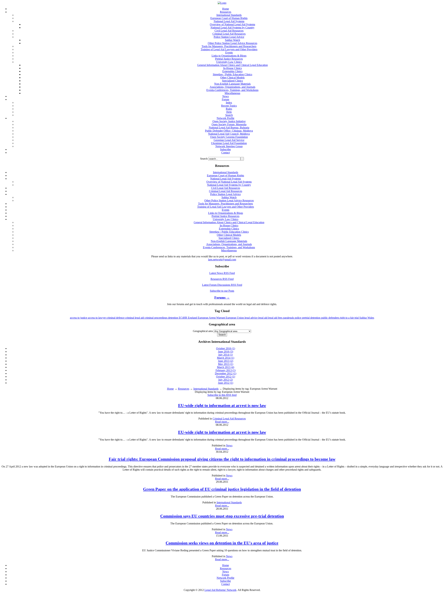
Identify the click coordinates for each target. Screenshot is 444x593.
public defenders (330, 317)
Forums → (222, 297)
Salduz (363, 317)
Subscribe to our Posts (222, 290)
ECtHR (183, 317)
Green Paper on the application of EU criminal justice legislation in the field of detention (222, 489)
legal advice (251, 317)
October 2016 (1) (225, 348)
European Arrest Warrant (212, 317)
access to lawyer (97, 317)
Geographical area (203, 331)
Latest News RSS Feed (222, 273)
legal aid (263, 317)
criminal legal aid (135, 317)
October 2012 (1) (225, 376)
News (229, 445)
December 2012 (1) (225, 373)
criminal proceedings (156, 317)
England (193, 317)
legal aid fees (275, 317)
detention (173, 317)
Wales (371, 317)
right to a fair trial (349, 317)
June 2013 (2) (225, 360)
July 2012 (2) (225, 379)
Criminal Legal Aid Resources (229, 418)
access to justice (79, 317)
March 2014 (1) (225, 357)
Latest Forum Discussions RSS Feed (222, 284)
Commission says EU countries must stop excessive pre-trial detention (222, 516)
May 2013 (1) (225, 364)
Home (170, 388)
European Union (235, 317)
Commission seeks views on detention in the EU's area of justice (222, 543)
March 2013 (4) (225, 367)
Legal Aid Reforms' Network (220, 589)
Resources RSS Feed (222, 278)
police (298, 317)
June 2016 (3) (225, 351)
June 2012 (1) (225, 382)
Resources (183, 388)
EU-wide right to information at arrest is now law (222, 405)
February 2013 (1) (226, 370)
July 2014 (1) (225, 354)
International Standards (206, 388)
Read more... (222, 421)
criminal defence (115, 317)
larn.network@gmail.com (222, 259)
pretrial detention (311, 317)
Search (204, 158)
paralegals (289, 317)
